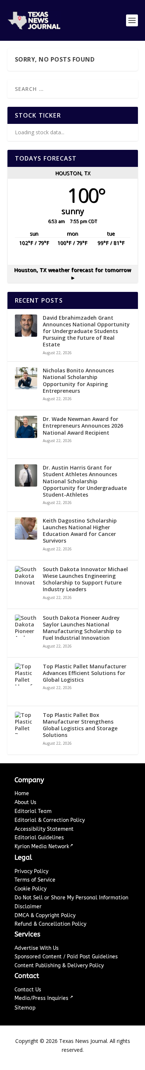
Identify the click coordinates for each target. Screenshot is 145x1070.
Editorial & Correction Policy (49, 820)
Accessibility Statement (44, 829)
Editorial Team (33, 811)
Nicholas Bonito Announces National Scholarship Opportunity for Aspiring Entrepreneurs (78, 380)
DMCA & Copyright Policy (44, 915)
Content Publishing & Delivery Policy (59, 965)
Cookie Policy (30, 889)
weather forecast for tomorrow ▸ (72, 273)
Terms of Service (34, 880)
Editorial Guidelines (39, 837)
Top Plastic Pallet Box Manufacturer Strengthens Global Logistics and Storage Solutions (80, 725)
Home (21, 793)
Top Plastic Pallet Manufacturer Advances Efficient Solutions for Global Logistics (84, 673)
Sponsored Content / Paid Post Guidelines (66, 957)
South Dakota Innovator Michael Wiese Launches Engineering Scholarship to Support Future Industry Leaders (85, 579)
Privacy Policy (31, 871)
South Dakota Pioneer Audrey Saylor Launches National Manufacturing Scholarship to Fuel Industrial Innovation (82, 628)
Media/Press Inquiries (42, 998)
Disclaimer (28, 906)
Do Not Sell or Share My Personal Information (71, 898)
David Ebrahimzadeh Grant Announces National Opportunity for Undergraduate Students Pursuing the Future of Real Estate (86, 331)
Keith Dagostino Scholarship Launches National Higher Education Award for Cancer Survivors (80, 530)
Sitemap (25, 1008)
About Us (25, 802)
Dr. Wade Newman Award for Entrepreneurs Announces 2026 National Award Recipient (83, 426)
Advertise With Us (36, 948)
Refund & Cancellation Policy (50, 924)
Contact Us (27, 990)
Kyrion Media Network (41, 846)
